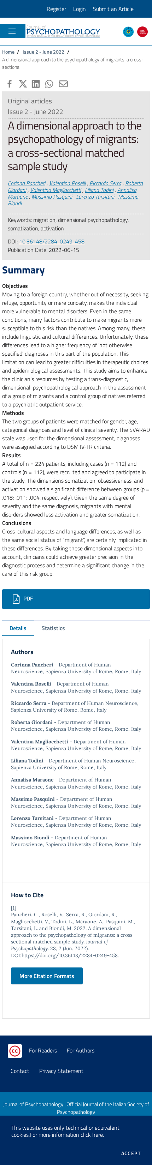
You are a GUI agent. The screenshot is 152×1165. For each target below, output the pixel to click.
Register (56, 9)
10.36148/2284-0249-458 (51, 241)
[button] (9, 83)
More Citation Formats (46, 976)
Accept (131, 1153)
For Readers (43, 1050)
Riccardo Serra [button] (105, 183)
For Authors (80, 1050)
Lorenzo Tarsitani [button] (95, 196)
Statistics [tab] (53, 628)
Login (79, 9)
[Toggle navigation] (12, 31)
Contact (20, 1071)
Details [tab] (18, 628)
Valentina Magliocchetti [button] (55, 190)
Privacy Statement (61, 1071)
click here (92, 1134)
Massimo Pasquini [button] (51, 196)
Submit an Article (113, 9)
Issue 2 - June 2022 (43, 52)
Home (8, 52)
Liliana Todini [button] (99, 190)
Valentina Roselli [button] (67, 183)
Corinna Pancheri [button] (26, 183)
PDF (27, 598)
